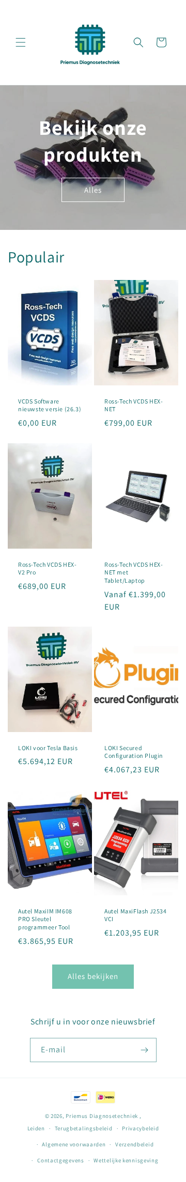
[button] (20, 42)
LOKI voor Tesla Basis (48, 748)
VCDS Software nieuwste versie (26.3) (49, 405)
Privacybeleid (140, 1128)
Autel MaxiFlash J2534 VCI (135, 915)
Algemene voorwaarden (73, 1144)
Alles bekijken (93, 976)
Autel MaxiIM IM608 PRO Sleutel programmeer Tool (45, 919)
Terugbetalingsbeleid (84, 1128)
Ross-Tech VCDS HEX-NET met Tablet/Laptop (133, 572)
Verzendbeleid (134, 1144)
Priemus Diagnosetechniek (103, 1115)
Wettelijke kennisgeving (126, 1160)
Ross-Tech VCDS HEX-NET (133, 405)
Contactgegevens (60, 1160)
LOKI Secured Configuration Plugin (133, 752)
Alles (93, 189)
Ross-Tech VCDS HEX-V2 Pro (47, 569)
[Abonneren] (144, 1050)
